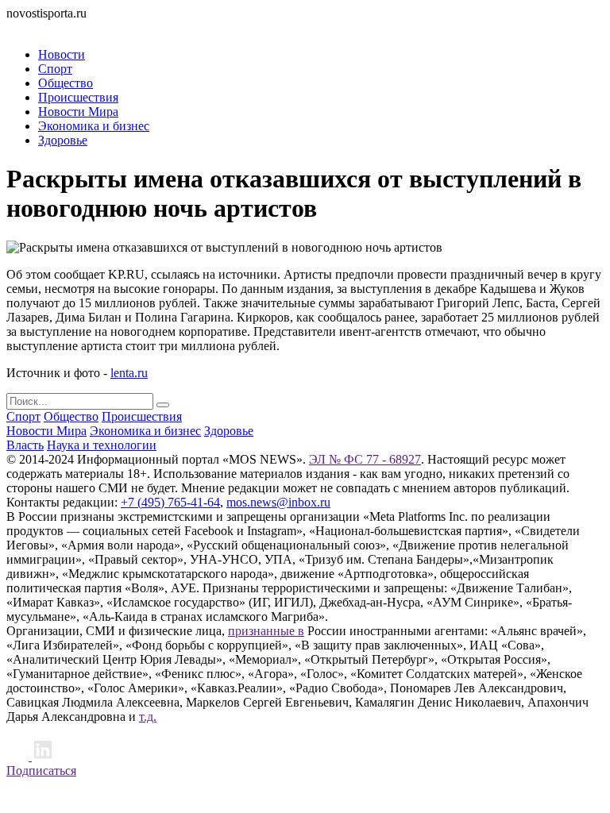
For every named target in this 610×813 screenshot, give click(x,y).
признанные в (266, 631)
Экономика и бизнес (93, 126)
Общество (65, 83)
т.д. (147, 716)
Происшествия (78, 97)
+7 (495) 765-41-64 (170, 502)
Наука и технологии (101, 445)
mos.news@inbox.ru (278, 502)
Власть (25, 445)
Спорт (55, 68)
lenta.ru (129, 373)
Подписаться (41, 770)
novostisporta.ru (46, 13)
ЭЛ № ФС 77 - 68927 (365, 459)
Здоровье (62, 140)
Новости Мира (78, 111)
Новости (61, 54)
